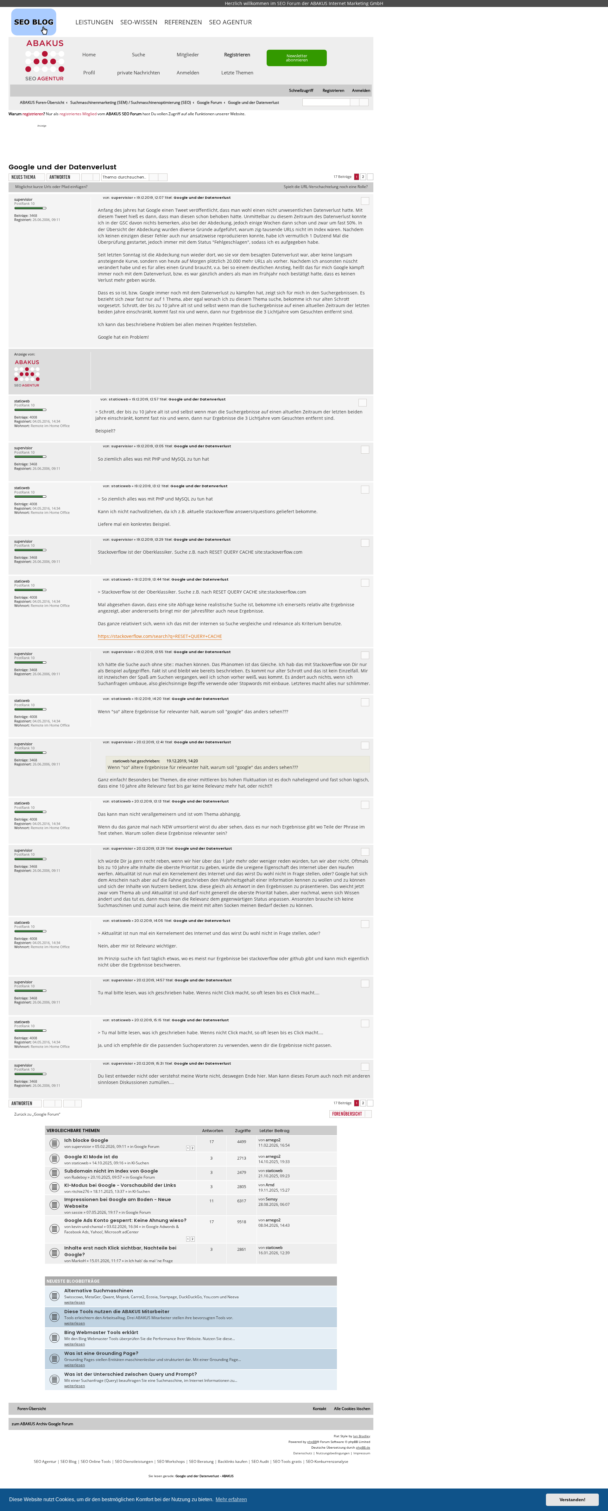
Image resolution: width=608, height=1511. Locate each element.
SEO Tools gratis (287, 1461)
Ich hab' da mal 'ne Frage (151, 1260)
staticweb (22, 401)
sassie (77, 1212)
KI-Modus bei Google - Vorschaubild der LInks (120, 1185)
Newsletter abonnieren (297, 58)
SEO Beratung (201, 1461)
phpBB (312, 1441)
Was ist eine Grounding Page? (101, 1353)
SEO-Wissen (138, 22)
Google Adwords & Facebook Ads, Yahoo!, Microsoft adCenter (121, 1229)
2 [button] (363, 176)
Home (89, 54)
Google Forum (146, 1146)
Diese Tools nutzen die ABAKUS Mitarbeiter (116, 1311)
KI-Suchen (140, 1163)
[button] (370, 176)
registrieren (32, 113)
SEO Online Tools (96, 1461)
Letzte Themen (237, 72)
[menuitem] (358, 90)
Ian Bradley (361, 1436)
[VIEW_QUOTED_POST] (164, 761)
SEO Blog (68, 1461)
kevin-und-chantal (87, 1226)
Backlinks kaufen (232, 1461)
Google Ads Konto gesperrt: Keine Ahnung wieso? (125, 1220)
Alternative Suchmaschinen (98, 1290)
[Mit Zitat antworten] (365, 201)
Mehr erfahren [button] (231, 1499)
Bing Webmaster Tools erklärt (101, 1332)
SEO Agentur (230, 22)
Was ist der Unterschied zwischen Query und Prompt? (130, 1374)
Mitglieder (188, 54)
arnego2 (273, 1140)
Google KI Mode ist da (91, 1157)
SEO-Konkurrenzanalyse (327, 1461)
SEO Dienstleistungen (134, 1461)
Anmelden (188, 72)
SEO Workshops (171, 1461)
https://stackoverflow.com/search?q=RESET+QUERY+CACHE (160, 636)
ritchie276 (80, 1191)
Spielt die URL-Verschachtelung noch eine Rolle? (326, 186)
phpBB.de (363, 1447)
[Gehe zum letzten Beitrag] (284, 1140)
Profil (89, 72)
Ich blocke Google (86, 1140)
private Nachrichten (138, 72)
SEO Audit (260, 1461)
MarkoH (79, 1260)
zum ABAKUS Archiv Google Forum (42, 1423)
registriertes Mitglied (78, 113)
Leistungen (94, 22)
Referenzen (183, 22)
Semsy (271, 1199)
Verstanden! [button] (573, 1499)
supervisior (23, 199)
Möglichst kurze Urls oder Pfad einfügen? (51, 186)
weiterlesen (74, 1302)
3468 (33, 215)
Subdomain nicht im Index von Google (111, 1171)
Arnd (270, 1184)
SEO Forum (289, 3)
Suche (138, 54)
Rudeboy (79, 1177)
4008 (33, 417)
